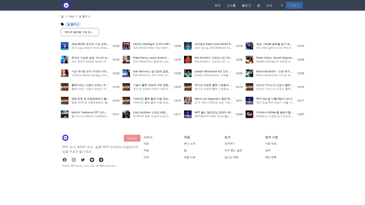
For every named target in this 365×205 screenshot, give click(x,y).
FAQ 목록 (270, 157)
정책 (268, 150)
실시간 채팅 (232, 157)
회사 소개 (189, 143)
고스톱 (231, 5)
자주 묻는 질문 (233, 150)
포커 (217, 5)
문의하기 (230, 143)
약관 (146, 143)
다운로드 (294, 5)
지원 (146, 150)
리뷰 (146, 157)
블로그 (246, 5)
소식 (269, 5)
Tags (71, 16)
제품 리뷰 (189, 157)
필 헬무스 (84, 16)
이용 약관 (271, 143)
